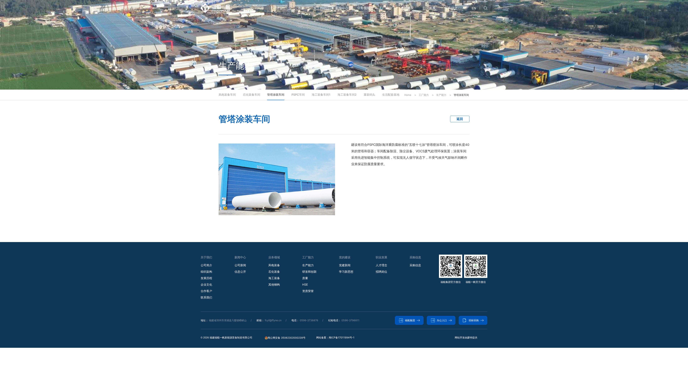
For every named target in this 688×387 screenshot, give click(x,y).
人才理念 (381, 265)
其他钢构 (274, 284)
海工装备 (274, 278)
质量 (305, 278)
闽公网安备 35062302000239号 (286, 337)
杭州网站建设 (462, 337)
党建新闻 (344, 265)
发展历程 (206, 278)
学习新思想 (346, 271)
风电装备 (274, 265)
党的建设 (407, 8)
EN (474, 8)
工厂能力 (385, 8)
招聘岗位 (381, 271)
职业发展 (429, 8)
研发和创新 (309, 271)
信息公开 (240, 271)
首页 (301, 8)
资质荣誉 (308, 291)
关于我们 (319, 8)
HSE (305, 284)
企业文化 (206, 284)
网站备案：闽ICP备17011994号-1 (335, 337)
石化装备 (274, 271)
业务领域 (363, 8)
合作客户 (206, 291)
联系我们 (206, 297)
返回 (460, 119)
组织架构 (206, 271)
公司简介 (206, 265)
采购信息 (451, 8)
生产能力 (308, 265)
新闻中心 (341, 8)
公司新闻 (240, 265)
